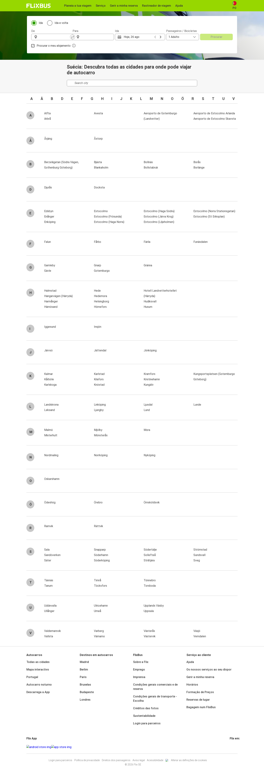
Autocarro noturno (39, 684)
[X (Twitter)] (234, 747)
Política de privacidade (87, 760)
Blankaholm (101, 167)
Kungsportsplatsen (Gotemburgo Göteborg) (214, 376)
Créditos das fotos (146, 708)
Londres (85, 699)
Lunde (197, 404)
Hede (97, 290)
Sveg (196, 560)
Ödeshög (49, 502)
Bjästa (98, 162)
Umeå (97, 611)
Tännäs (48, 580)
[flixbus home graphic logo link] (38, 6)
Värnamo (99, 636)
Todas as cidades (38, 662)
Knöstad (99, 384)
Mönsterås (101, 435)
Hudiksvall (150, 301)
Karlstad (99, 374)
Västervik (150, 636)
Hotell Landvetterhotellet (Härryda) (160, 293)
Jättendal (100, 350)
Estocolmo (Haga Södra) (159, 211)
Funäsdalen (200, 242)
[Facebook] (230, 747)
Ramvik (48, 526)
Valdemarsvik (52, 631)
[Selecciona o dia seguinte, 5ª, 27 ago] (160, 37)
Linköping (100, 404)
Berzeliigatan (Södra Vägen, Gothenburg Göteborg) (61, 164)
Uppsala (149, 611)
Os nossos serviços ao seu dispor (208, 669)
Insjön (97, 326)
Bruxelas (85, 684)
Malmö (48, 430)
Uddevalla (50, 605)
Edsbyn (48, 211)
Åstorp (98, 138)
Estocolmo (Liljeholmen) (159, 222)
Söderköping (102, 560)
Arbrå (47, 118)
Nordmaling (51, 455)
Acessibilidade (155, 760)
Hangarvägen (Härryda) (58, 296)
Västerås (149, 631)
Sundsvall (199, 555)
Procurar (216, 37)
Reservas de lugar (198, 699)
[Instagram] (231, 747)
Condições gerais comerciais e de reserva (155, 687)
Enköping (49, 222)
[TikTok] (235, 747)
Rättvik (98, 526)
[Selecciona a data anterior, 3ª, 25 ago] (155, 37)
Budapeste (87, 692)
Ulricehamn (101, 605)
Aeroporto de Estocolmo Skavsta (214, 118)
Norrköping (101, 455)
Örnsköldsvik (152, 502)
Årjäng (48, 138)
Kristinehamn (152, 379)
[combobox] (55, 37)
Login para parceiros (147, 723)
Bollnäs (148, 162)
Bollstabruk (151, 167)
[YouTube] (232, 747)
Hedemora (100, 296)
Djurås (48, 187)
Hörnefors (100, 307)
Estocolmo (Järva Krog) (158, 216)
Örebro (98, 502)
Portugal (32, 677)
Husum (148, 307)
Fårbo (97, 242)
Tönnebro (150, 580)
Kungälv (149, 384)
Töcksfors (100, 585)
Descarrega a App (38, 692)
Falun (47, 242)
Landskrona (51, 404)
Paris (83, 677)
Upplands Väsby (154, 605)
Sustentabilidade (144, 716)
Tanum (48, 585)
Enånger (49, 216)
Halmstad (50, 290)
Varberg (99, 631)
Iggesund (50, 326)
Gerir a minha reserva (200, 677)
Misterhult (50, 435)
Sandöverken (52, 555)
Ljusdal (148, 404)
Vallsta (48, 636)
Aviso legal (139, 760)
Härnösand (50, 307)
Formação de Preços (200, 692)
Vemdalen (199, 636)
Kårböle (49, 379)
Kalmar (48, 374)
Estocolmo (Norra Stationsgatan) (214, 211)
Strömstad (200, 549)
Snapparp (100, 549)
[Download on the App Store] (61, 747)
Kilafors (99, 379)
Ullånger (49, 611)
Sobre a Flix (140, 662)
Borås (197, 162)
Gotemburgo (102, 270)
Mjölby (98, 430)
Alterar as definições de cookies (189, 760)
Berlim (84, 669)
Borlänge (199, 167)
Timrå (97, 580)
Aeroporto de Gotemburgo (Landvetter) (160, 116)
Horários (192, 684)
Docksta (99, 187)
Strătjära (149, 560)
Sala (47, 549)
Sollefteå (150, 555)
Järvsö (48, 350)
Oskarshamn (51, 479)
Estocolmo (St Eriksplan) (209, 216)
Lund (147, 410)
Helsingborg (101, 301)
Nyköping (149, 455)
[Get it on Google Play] (38, 747)
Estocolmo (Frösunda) (108, 216)
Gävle (47, 270)
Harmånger (51, 301)
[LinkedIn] (233, 747)
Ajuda (190, 662)
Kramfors (149, 374)
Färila (147, 242)
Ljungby (99, 410)
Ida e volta (61, 23)
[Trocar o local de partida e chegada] (72, 36)
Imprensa (139, 677)
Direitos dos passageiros (116, 760)
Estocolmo (101, 211)
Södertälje (150, 549)
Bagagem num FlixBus (201, 707)
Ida (41, 23)
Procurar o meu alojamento (54, 45)
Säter (47, 560)
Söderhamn (101, 555)
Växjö (196, 631)
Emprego (139, 669)
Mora (147, 430)
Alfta (47, 113)
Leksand (49, 410)
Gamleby (49, 265)
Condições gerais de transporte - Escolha (155, 698)
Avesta (98, 113)
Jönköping (150, 350)
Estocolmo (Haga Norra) (109, 222)
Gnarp (97, 265)
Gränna (148, 265)
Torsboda (150, 585)
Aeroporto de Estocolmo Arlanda (214, 113)
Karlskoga (50, 384)
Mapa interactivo (37, 669)
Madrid (84, 662)
